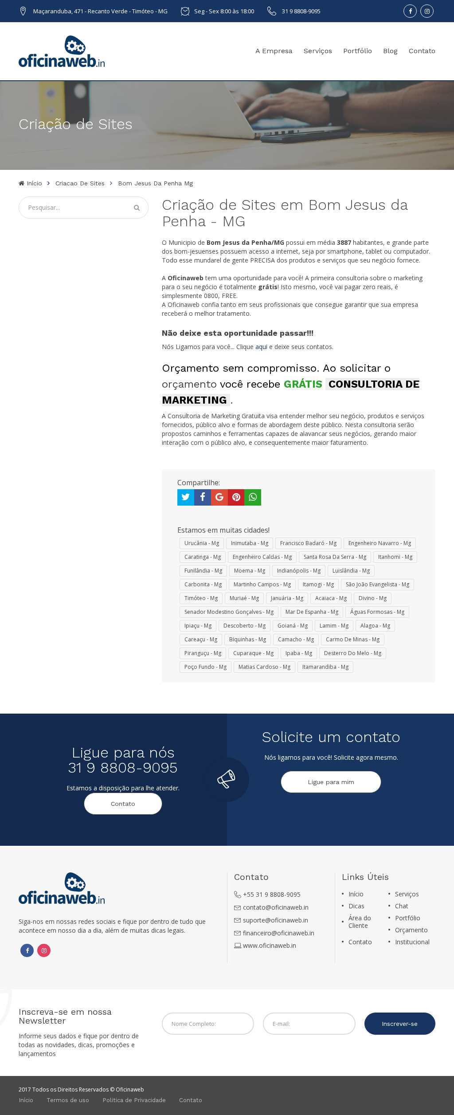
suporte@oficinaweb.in (275, 920)
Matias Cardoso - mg (264, 667)
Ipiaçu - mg (197, 625)
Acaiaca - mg (331, 598)
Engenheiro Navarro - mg (379, 543)
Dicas (356, 906)
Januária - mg (287, 598)
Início (33, 183)
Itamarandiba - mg (325, 667)
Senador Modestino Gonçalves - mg (229, 612)
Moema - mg (249, 570)
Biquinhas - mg (247, 639)
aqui (261, 346)
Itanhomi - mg (395, 557)
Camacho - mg (296, 639)
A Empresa (274, 51)
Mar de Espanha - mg (312, 612)
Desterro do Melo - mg (352, 653)
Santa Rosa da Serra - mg (335, 557)
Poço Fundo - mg (205, 667)
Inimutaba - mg (249, 543)
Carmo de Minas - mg (353, 639)
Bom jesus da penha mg (155, 183)
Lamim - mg (334, 625)
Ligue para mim (331, 781)
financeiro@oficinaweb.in (278, 933)
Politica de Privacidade (134, 1100)
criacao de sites (80, 183)
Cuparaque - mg (253, 653)
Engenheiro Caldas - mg (262, 557)
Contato (422, 51)
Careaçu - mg (200, 639)
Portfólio (357, 51)
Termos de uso (68, 1100)
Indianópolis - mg (299, 570)
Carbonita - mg (203, 584)
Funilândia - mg (203, 570)
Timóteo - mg (201, 598)
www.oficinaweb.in (269, 945)
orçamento (189, 384)
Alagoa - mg (375, 625)
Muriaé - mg (244, 598)
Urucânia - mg (201, 543)
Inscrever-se (400, 1023)
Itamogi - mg (318, 584)
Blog (390, 51)
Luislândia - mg (351, 570)
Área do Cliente (359, 922)
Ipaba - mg (299, 653)
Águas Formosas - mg (377, 612)
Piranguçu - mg (202, 653)
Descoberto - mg (244, 625)
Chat (401, 906)
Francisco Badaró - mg (308, 543)
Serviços (318, 51)
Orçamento (411, 930)
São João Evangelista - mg (377, 584)
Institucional (412, 942)
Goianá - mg (293, 625)
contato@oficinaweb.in (276, 907)
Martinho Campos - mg (262, 584)
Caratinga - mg (202, 557)
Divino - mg (373, 598)
